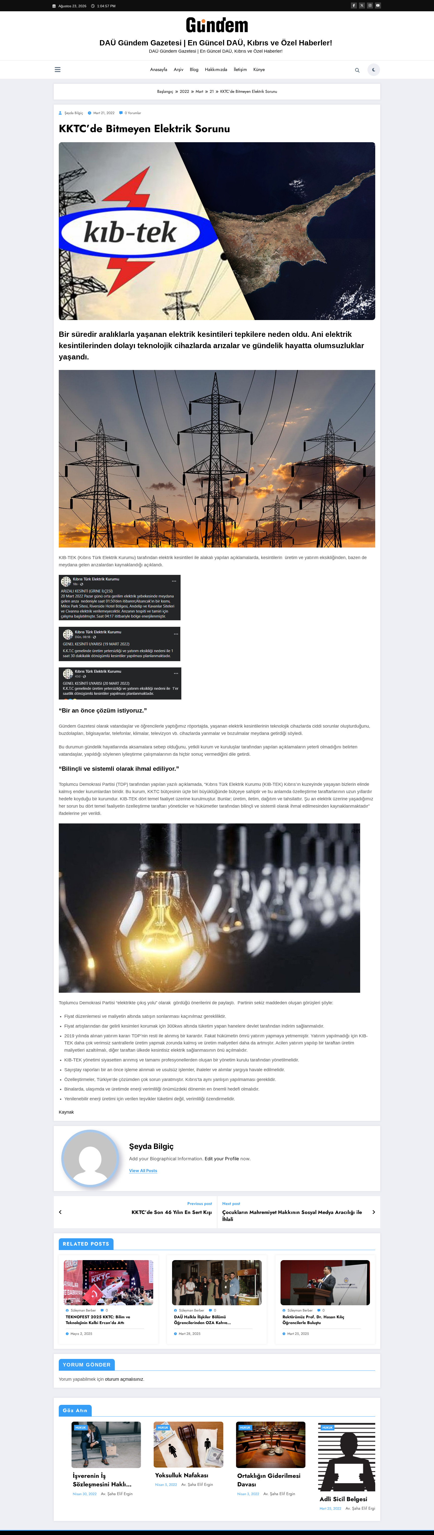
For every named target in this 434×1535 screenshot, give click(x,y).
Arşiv (178, 69)
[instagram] (370, 6)
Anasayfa (158, 69)
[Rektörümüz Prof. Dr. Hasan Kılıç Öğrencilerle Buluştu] (325, 1282)
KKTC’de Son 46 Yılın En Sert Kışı (172, 1212)
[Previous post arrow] (60, 1212)
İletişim (240, 69)
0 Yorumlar (133, 112)
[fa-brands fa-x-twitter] (362, 6)
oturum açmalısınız (124, 1379)
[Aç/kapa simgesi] (57, 70)
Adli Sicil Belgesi (331, 1499)
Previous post (199, 1203)
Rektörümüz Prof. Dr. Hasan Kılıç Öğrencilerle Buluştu (313, 1319)
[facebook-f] (354, 6)
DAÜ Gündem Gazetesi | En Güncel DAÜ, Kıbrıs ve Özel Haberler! (215, 43)
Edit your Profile (222, 1158)
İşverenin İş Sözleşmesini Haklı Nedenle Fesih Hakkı (90, 1480)
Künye (259, 69)
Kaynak (66, 1112)
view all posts (143, 1170)
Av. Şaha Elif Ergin (104, 1494)
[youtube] (378, 6)
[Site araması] (357, 70)
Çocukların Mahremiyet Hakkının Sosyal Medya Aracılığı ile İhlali (292, 1216)
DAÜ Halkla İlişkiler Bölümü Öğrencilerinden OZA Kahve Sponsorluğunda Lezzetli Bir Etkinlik (207, 1320)
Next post (231, 1203)
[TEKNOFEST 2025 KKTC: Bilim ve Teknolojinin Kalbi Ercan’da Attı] (108, 1282)
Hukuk (68, 1427)
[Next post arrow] (373, 1212)
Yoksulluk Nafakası (169, 1475)
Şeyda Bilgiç (74, 112)
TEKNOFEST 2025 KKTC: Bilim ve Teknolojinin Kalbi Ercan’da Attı (98, 1319)
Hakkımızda (216, 69)
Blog (194, 69)
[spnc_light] (373, 69)
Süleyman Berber (83, 1310)
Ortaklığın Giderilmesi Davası (256, 1480)
